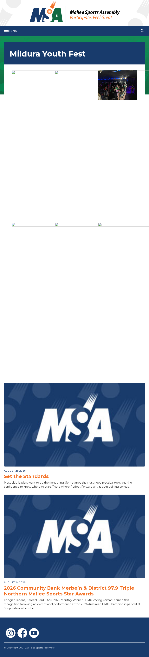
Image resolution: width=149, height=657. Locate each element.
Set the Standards (26, 476)
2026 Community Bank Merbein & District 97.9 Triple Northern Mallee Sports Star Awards (69, 591)
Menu (12, 31)
